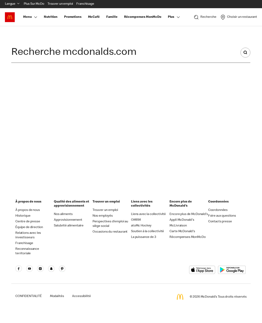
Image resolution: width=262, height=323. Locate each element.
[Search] (245, 52)
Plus (171, 17)
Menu (27, 17)
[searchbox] (119, 53)
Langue (10, 4)
